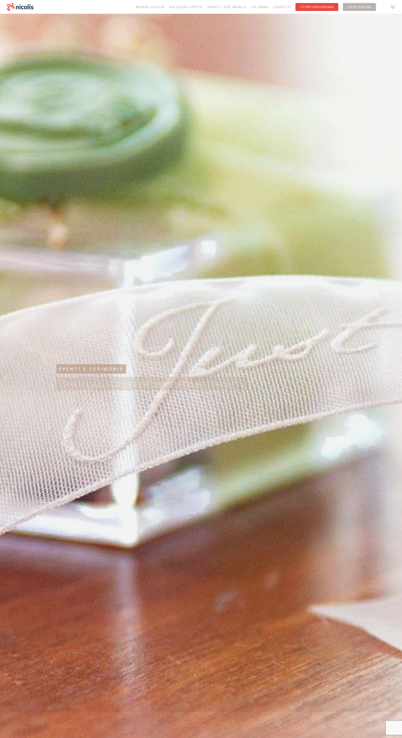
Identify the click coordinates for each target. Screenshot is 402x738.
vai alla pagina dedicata (91, 394)
